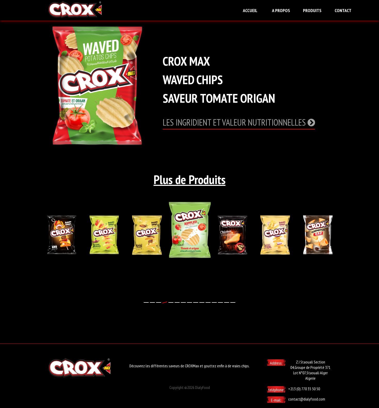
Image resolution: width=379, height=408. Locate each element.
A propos (281, 10)
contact (343, 10)
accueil (250, 10)
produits (312, 10)
